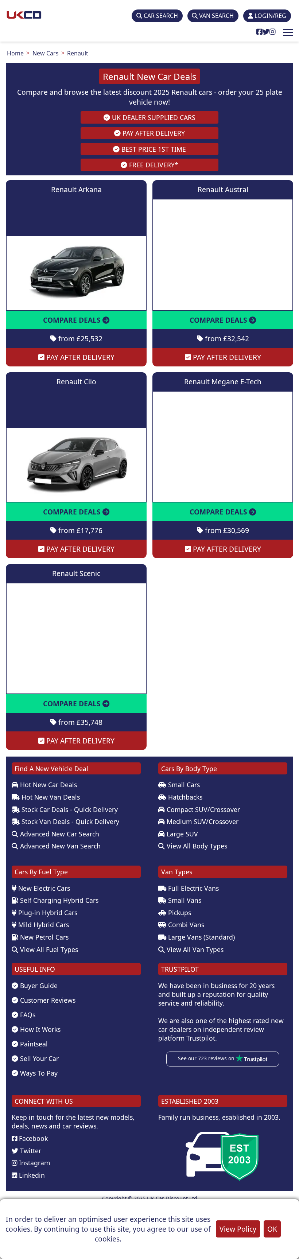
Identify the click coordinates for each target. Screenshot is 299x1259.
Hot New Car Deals (47, 784)
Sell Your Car (38, 1058)
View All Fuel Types (48, 949)
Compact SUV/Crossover (202, 809)
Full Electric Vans (192, 888)
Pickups (178, 912)
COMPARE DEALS (72, 320)
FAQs (26, 1014)
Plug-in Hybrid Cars (46, 912)
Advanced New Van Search (59, 846)
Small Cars (183, 784)
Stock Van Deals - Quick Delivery (69, 821)
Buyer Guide (38, 985)
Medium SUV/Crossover (201, 821)
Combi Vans (185, 924)
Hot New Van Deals (50, 797)
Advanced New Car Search (58, 833)
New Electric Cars (43, 888)
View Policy (238, 1229)
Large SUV (181, 833)
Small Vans (183, 900)
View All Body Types (196, 846)
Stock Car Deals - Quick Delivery (69, 809)
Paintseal (33, 1044)
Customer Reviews (46, 1000)
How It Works (39, 1029)
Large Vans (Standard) (200, 937)
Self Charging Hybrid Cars (58, 900)
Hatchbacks (184, 797)
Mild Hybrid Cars (42, 924)
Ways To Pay (38, 1073)
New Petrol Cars (43, 937)
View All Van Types (194, 949)
